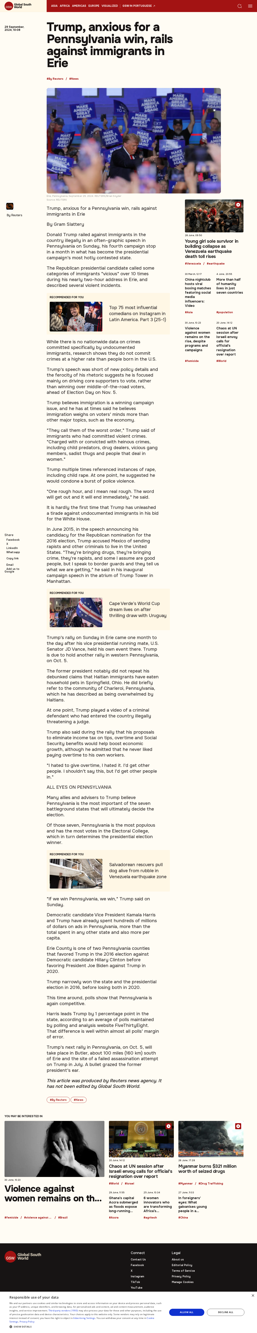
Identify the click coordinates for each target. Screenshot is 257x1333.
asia (54, 6)
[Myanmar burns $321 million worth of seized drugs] (210, 1153)
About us (178, 1259)
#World (221, 361)
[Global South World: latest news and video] (23, 6)
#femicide (192, 361)
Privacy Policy (181, 1276)
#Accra (114, 1217)
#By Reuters (55, 78)
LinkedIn (12, 548)
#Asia (189, 312)
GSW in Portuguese (137, 6)
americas (79, 6)
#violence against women (38, 1217)
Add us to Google (12, 570)
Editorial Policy (182, 1265)
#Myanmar (185, 1183)
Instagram (137, 1276)
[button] (86, 1327)
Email (10, 564)
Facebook (13, 539)
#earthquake (216, 263)
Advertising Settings (84, 1318)
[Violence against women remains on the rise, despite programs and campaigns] (198, 341)
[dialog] (128, 1312)
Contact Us (138, 1259)
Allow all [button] (187, 1312)
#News (74, 78)
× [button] (252, 1295)
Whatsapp (13, 552)
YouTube (136, 1287)
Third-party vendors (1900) (63, 1310)
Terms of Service (183, 1270)
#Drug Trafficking (210, 1183)
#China (183, 1217)
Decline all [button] (225, 1312)
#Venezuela (193, 263)
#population (224, 312)
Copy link (12, 558)
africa (65, 6)
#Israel (129, 1183)
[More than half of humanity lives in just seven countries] (229, 292)
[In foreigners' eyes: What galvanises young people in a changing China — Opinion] (193, 1204)
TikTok (135, 1282)
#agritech (150, 1217)
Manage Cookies (183, 1282)
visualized (110, 6)
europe (93, 6)
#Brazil (63, 1217)
